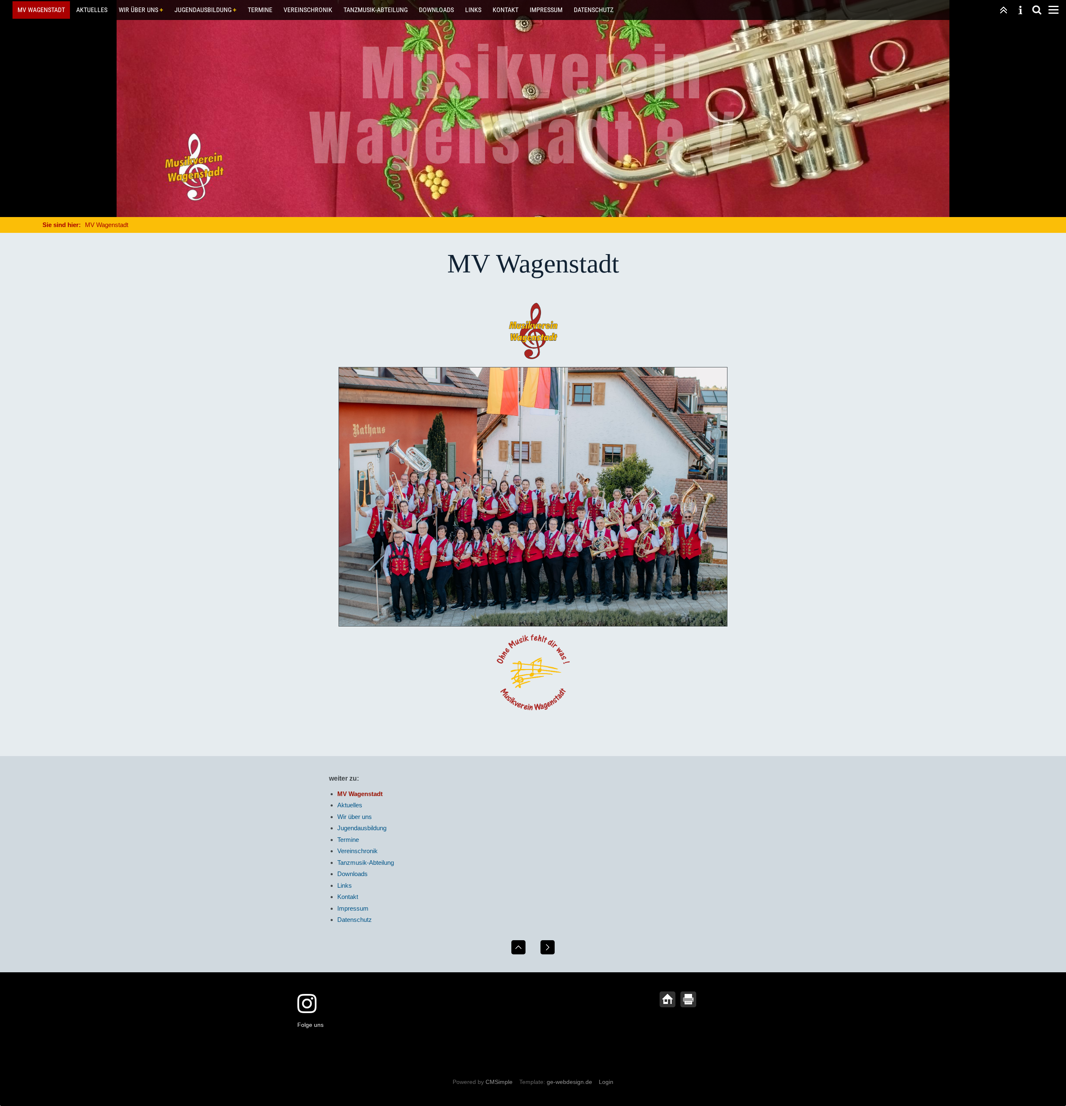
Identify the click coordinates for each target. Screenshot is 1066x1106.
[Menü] (1053, 10)
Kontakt (505, 10)
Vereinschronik (308, 10)
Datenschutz (593, 10)
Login (606, 1082)
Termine (260, 10)
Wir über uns (138, 10)
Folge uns (310, 1024)
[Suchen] (1037, 10)
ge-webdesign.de (569, 1082)
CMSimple (499, 1082)
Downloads (436, 10)
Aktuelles (91, 10)
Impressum (546, 10)
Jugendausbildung (203, 10)
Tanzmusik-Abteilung (376, 10)
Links (473, 10)
